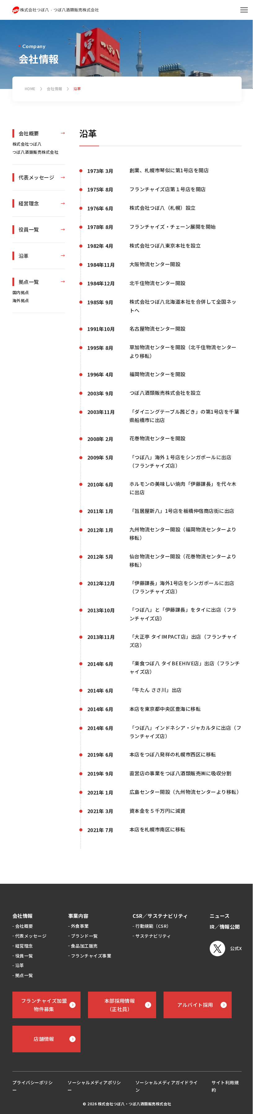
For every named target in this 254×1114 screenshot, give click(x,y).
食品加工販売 (84, 946)
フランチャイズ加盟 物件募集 (44, 1005)
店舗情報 (44, 1038)
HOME (30, 88)
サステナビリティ (153, 936)
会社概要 (29, 133)
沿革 (24, 255)
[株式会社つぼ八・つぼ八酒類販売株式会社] (55, 10)
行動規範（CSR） (153, 926)
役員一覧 (29, 229)
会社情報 (54, 88)
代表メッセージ (36, 177)
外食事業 (80, 926)
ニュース (220, 915)
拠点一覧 (29, 281)
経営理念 (29, 203)
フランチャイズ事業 (91, 956)
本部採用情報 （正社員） (119, 1005)
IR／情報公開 (225, 926)
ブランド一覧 (84, 936)
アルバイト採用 (195, 1004)
